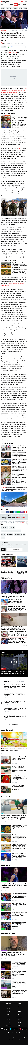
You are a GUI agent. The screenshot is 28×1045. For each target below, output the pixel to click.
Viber (24, 517)
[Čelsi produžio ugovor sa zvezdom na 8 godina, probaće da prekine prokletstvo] (6, 926)
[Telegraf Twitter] (12, 1032)
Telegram (3, 518)
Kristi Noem (10, 534)
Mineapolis (18, 530)
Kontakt (18, 1039)
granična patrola (18, 534)
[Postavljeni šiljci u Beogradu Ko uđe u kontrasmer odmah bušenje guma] (14, 661)
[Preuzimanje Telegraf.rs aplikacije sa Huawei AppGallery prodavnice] (23, 1029)
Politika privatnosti (12, 1039)
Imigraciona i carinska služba (7, 530)
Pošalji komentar (14, 549)
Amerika (3, 537)
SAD (24, 534)
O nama (4, 1037)
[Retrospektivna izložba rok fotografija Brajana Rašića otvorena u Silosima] (6, 994)
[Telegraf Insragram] (15, 1032)
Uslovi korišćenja (20, 522)
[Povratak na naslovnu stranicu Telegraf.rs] (5, 2)
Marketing (9, 1037)
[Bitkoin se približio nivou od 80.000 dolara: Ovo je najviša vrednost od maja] (6, 829)
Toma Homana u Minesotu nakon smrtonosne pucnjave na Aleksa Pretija (14, 90)
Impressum (14, 1037)
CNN (2, 405)
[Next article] (27, 522)
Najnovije (7, 730)
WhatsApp (19, 517)
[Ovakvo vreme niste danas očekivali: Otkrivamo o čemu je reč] (14, 739)
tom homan (11, 527)
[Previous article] (1, 522)
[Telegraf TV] (19, 1032)
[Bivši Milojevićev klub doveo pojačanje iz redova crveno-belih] (6, 907)
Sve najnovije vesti (14, 724)
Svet (5, 30)
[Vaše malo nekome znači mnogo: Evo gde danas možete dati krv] (6, 760)
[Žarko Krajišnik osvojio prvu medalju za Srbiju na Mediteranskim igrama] (6, 916)
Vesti (2, 30)
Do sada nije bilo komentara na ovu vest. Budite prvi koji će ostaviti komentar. (13, 545)
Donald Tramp (12, 52)
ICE (20, 148)
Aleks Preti (3, 534)
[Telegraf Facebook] (8, 1032)
